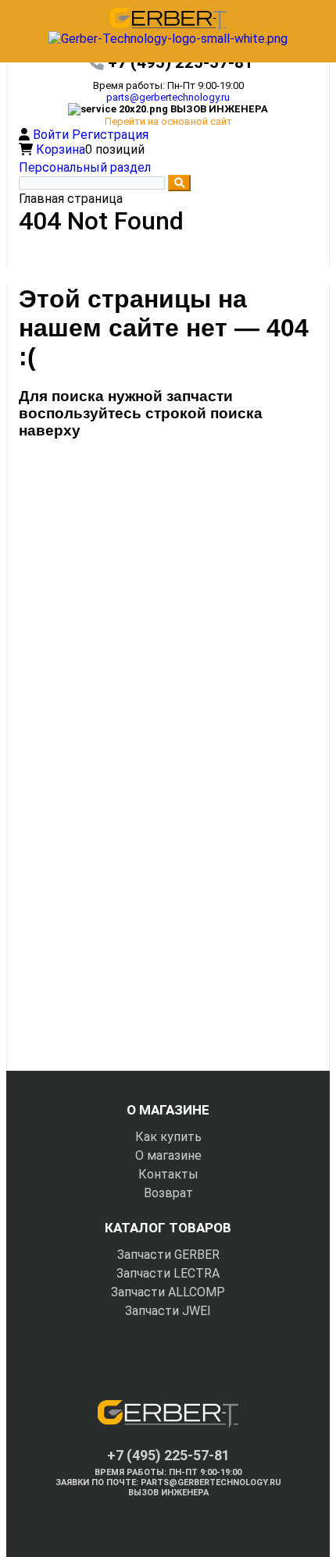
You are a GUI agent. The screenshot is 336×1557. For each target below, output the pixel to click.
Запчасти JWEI (168, 1310)
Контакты (168, 1174)
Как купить (168, 1136)
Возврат (168, 1193)
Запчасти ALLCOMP (168, 1292)
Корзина (60, 149)
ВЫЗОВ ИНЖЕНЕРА (168, 1493)
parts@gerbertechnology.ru (168, 97)
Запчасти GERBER (168, 1254)
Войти (52, 134)
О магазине (168, 1155)
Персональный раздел (85, 167)
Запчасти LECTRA (168, 1273)
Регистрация (110, 134)
